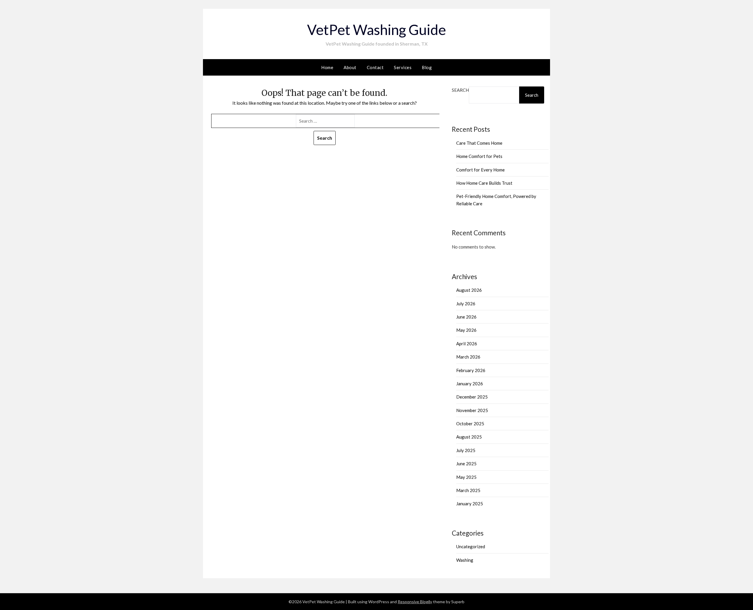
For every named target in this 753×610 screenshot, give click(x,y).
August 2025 (469, 436)
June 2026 (466, 316)
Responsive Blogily (415, 601)
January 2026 (469, 383)
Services (403, 67)
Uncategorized (470, 546)
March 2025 (468, 490)
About (350, 67)
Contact (375, 67)
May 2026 (466, 330)
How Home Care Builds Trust (484, 183)
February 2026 (470, 370)
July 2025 (465, 450)
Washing (464, 560)
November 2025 (472, 410)
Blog (427, 67)
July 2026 (465, 303)
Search (460, 90)
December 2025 (472, 396)
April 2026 (466, 343)
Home (327, 67)
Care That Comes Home (479, 143)
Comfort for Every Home (480, 169)
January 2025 (469, 503)
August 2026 (469, 290)
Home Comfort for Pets (479, 156)
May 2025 (466, 477)
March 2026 (468, 356)
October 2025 (470, 423)
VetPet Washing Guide (376, 29)
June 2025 (466, 463)
